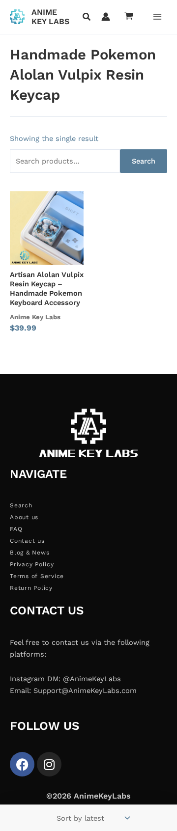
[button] (87, 18)
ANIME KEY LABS (50, 17)
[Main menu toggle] (157, 17)
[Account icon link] (105, 16)
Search (143, 161)
